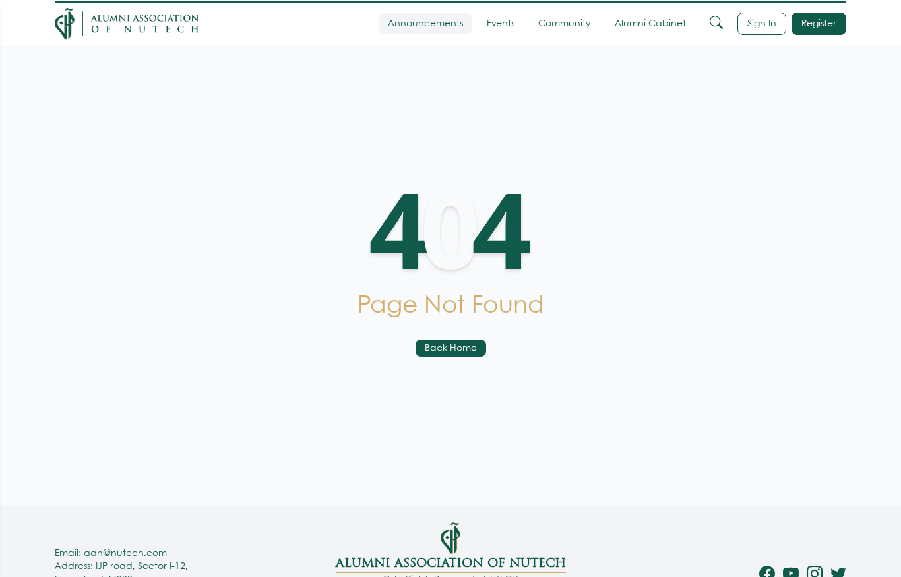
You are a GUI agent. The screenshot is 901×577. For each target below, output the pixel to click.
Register (818, 23)
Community (564, 23)
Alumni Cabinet (650, 23)
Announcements (425, 23)
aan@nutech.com (125, 553)
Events (500, 23)
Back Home (451, 348)
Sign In (761, 23)
